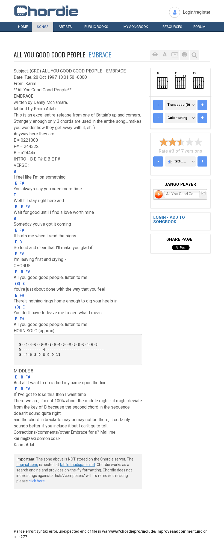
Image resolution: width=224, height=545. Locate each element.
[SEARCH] (194, 55)
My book (135, 27)
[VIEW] (155, 55)
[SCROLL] (174, 55)
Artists (65, 27)
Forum (199, 27)
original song (27, 464)
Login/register (196, 12)
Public (96, 27)
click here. (37, 481)
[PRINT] (184, 55)
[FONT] (165, 55)
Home (23, 27)
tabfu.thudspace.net (77, 464)
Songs (43, 27)
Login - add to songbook (169, 220)
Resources (172, 27)
